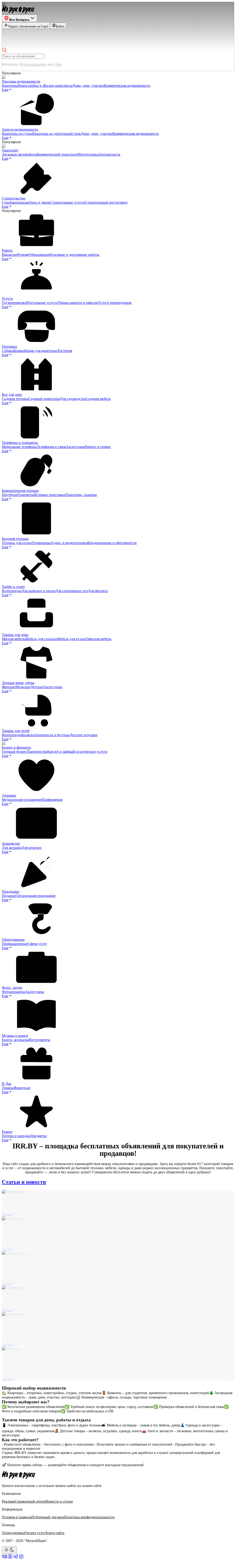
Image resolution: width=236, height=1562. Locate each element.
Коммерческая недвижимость (127, 86)
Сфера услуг (37, 944)
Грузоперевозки (14, 303)
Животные (22, 1088)
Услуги (7, 298)
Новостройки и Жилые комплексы (45, 86)
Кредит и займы (60, 752)
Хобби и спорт (13, 587)
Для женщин (12, 848)
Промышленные (15, 944)
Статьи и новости (24, 1182)
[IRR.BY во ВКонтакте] (4, 1558)
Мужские (23, 687)
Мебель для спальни (41, 639)
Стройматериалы (15, 202)
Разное (7, 1132)
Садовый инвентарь (44, 399)
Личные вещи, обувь (18, 683)
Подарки (9, 896)
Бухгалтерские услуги (90, 752)
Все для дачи (12, 395)
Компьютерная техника (20, 491)
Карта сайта (55, 1533)
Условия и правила (17, 1517)
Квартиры (10, 86)
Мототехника (87, 154)
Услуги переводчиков (115, 303)
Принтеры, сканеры (81, 495)
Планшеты (25, 495)
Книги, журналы (15, 1040)
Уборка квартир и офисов (77, 303)
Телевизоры (41, 543)
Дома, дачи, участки (88, 86)
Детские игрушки (83, 735)
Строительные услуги (67, 202)
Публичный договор (48, 1517)
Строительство (13, 198)
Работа (7, 250)
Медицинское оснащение (22, 800)
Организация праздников (36, 896)
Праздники (10, 891)
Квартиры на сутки (17, 134)
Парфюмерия (52, 800)
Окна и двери (39, 202)
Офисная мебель (98, 639)
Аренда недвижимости (20, 129)
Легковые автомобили (19, 154)
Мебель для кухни (71, 639)
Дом (58, 64)
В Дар (6, 1084)
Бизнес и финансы (16, 747)
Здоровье (9, 795)
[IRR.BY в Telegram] (15, 1558)
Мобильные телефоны (19, 447)
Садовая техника (15, 399)
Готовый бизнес (14, 752)
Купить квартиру (33, 64)
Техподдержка (13, 1533)
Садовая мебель (98, 399)
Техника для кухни (17, 543)
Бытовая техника (15, 539)
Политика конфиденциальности (89, 1517)
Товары (8, 1088)
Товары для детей (16, 731)
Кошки (19, 351)
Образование (39, 255)
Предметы (38, 1136)
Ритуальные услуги (42, 303)
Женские (9, 687)
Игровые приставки (49, 495)
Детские (36, 687)
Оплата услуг (35, 1533)
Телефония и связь (51, 447)
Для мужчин (31, 848)
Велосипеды (11, 591)
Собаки (8, 351)
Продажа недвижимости (21, 81)
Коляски (28, 735)
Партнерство (37, 752)
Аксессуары (75, 447)
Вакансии (9, 255)
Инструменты (39, 1040)
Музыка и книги (15, 1036)
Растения (65, 351)
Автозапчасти (109, 154)
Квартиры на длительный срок (56, 134)
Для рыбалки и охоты (38, 591)
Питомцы (9, 346)
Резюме (23, 255)
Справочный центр (30, 1501)
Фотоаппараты (13, 992)
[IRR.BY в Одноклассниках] (10, 1558)
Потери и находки (16, 1136)
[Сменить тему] (9, 1550)
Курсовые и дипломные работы (74, 255)
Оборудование (13, 939)
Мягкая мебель (13, 639)
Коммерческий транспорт (57, 154)
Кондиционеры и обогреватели (112, 543)
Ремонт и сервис (98, 447)
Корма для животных (41, 351)
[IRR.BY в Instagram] (21, 1558)
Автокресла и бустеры (52, 735)
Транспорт (10, 150)
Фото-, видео (12, 988)
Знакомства (11, 843)
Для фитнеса (98, 591)
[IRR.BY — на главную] (18, 10)
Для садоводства (73, 399)
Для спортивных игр (71, 591)
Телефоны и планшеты (20, 443)
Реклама (8, 1501)
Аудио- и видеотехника (68, 543)
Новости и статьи (59, 1501)
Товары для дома (15, 635)
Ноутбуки (9, 495)
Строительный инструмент (106, 202)
